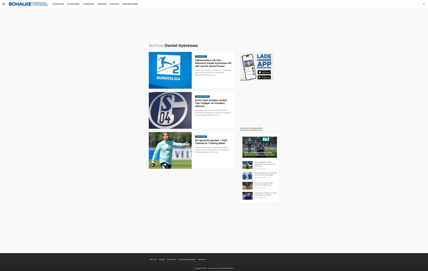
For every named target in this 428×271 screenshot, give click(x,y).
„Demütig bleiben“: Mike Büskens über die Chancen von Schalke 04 (265, 164)
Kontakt (162, 259)
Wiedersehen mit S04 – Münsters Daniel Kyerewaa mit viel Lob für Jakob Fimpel (213, 63)
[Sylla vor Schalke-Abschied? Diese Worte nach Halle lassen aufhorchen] (259, 147)
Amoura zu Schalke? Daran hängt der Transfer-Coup (263, 184)
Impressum (202, 259)
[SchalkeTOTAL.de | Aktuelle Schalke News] (28, 4)
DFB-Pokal (114, 4)
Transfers (102, 4)
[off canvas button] (3, 4)
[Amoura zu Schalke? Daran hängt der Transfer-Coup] (247, 186)
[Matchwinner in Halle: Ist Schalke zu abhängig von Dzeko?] (247, 196)
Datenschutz (172, 259)
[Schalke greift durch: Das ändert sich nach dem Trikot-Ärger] (247, 176)
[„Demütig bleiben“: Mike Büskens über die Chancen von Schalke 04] (247, 165)
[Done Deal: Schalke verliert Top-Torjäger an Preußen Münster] (170, 110)
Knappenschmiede (130, 4)
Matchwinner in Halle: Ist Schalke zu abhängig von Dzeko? (265, 194)
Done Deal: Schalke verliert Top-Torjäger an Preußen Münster (211, 103)
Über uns (153, 259)
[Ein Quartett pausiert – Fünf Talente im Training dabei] (170, 150)
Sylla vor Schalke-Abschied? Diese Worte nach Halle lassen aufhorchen (259, 154)
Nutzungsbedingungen (187, 259)
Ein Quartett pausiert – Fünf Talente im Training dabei (211, 142)
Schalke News (73, 4)
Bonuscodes (58, 4)
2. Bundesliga (88, 4)
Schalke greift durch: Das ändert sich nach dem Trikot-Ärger (265, 174)
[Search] (424, 4)
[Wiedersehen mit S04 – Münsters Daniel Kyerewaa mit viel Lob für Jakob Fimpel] (170, 70)
